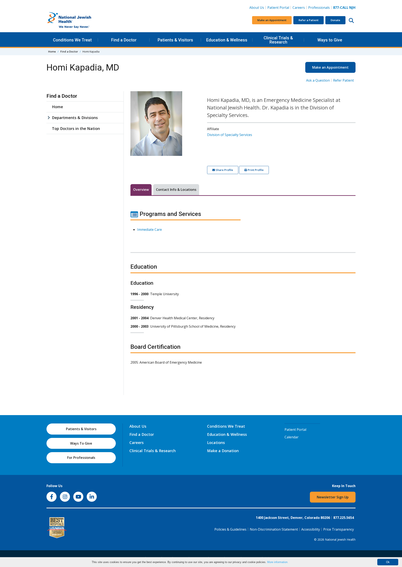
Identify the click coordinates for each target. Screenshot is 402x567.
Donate (335, 20)
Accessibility (310, 529)
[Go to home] (77, 20)
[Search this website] (351, 20)
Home (52, 51)
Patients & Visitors (175, 39)
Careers (299, 7)
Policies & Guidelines (230, 529)
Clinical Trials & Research (278, 40)
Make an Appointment (271, 20)
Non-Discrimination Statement (274, 529)
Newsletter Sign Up (333, 497)
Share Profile (224, 170)
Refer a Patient (308, 20)
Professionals (319, 7)
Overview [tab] (141, 189)
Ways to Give (329, 39)
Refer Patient (343, 80)
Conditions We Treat (72, 39)
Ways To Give (81, 443)
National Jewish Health (340, 539)
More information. (277, 562)
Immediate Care (149, 229)
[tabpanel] (243, 290)
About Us (256, 7)
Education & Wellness (226, 39)
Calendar (292, 437)
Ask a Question (318, 80)
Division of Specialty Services (229, 134)
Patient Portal (278, 7)
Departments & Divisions (75, 117)
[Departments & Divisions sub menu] (48, 117)
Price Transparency (338, 529)
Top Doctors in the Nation (76, 128)
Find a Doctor (124, 39)
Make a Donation (223, 450)
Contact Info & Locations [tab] (176, 189)
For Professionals (81, 457)
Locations (216, 442)
